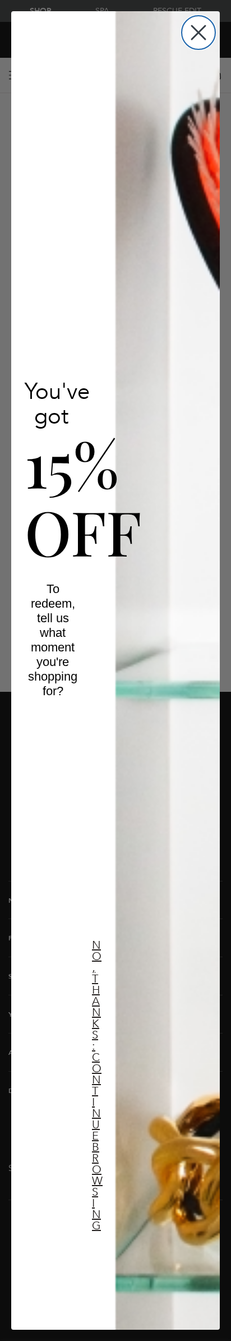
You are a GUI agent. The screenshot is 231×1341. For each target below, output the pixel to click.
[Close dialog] (198, 32)
